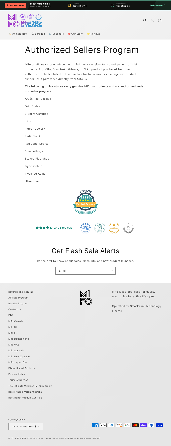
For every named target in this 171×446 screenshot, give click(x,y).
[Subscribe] (111, 271)
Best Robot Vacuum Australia (25, 397)
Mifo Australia (16, 350)
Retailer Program (18, 303)
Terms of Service (18, 379)
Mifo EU (12, 332)
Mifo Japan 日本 (17, 362)
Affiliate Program (18, 297)
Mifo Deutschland (18, 338)
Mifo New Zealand (19, 356)
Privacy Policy (16, 374)
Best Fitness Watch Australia (25, 391)
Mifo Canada (15, 321)
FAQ (10, 315)
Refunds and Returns (20, 291)
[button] (145, 20)
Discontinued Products (21, 368)
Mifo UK (13, 327)
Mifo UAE (13, 344)
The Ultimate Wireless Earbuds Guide (30, 385)
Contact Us (15, 309)
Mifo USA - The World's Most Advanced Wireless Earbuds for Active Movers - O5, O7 (58, 438)
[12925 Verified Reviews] (85, 215)
